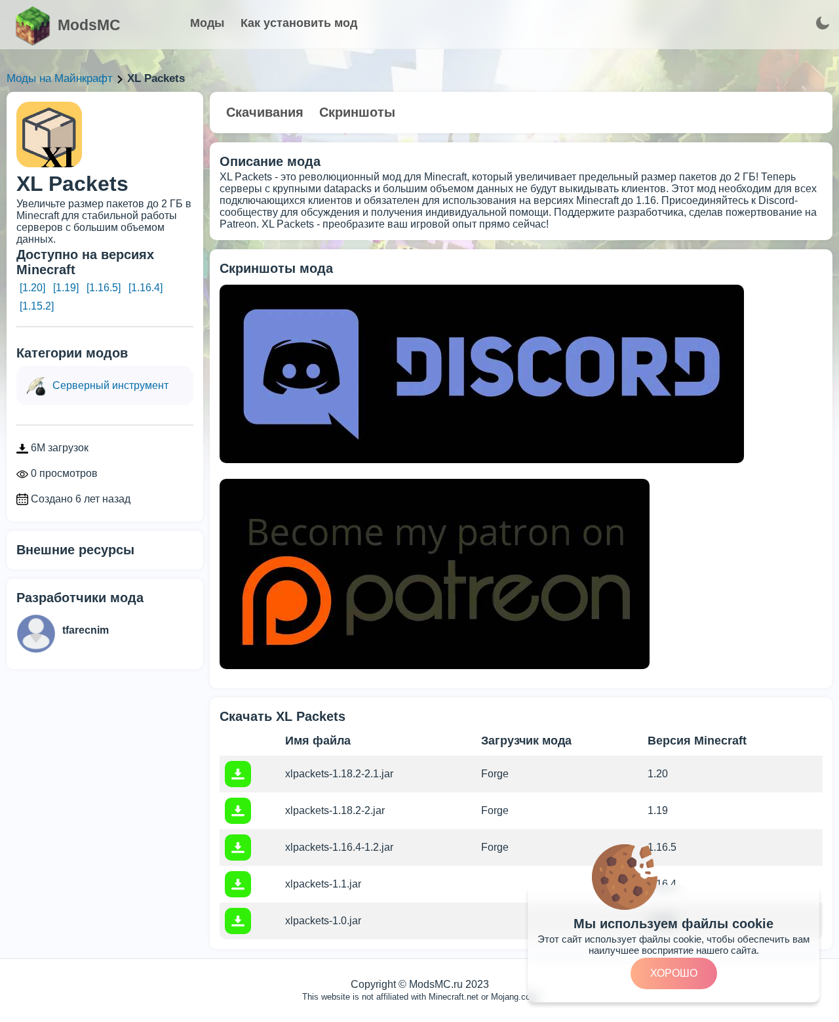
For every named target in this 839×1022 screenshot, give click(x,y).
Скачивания (264, 112)
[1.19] (66, 287)
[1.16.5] (104, 287)
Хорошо (673, 973)
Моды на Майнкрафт (60, 78)
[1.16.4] (145, 287)
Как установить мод (299, 23)
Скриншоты (357, 112)
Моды (207, 23)
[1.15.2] (37, 306)
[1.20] (32, 287)
